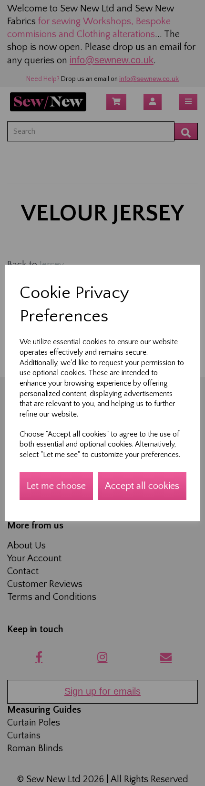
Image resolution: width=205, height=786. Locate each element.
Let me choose (56, 486)
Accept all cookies (142, 486)
